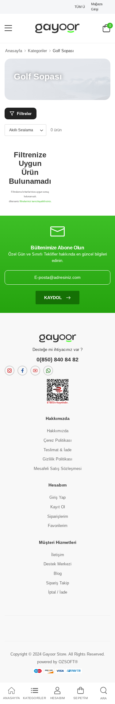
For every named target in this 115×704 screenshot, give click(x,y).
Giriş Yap (57, 497)
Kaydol (53, 297)
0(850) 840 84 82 (57, 359)
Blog (58, 573)
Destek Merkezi (57, 564)
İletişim (57, 554)
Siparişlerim (57, 516)
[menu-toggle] (8, 28)
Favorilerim (57, 525)
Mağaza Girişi (96, 6)
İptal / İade (57, 592)
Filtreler (24, 113)
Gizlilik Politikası (57, 459)
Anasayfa (13, 50)
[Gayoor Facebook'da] (22, 370)
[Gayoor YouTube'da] (35, 370)
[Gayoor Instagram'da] (9, 370)
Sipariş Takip (57, 583)
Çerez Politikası (58, 440)
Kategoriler (37, 50)
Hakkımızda (57, 431)
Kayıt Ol (57, 507)
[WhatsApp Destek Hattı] (48, 370)
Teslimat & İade (57, 450)
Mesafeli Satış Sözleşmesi (58, 468)
